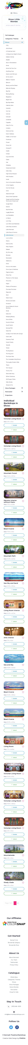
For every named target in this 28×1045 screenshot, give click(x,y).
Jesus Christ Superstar (11, 196)
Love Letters (9, 238)
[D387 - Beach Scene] (21, 714)
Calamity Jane (9, 105)
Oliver (7, 263)
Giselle (7, 151)
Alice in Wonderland (11, 62)
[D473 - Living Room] (21, 741)
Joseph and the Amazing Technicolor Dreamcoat (12, 200)
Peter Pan (8, 275)
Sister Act (8, 313)
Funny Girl (8, 145)
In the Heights (10, 185)
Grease (8, 153)
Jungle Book (9, 204)
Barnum (8, 82)
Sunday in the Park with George (14, 333)
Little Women (9, 235)
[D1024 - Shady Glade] (21, 877)
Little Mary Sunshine (11, 226)
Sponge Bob (9, 328)
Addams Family (10, 57)
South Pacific (9, 325)
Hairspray (8, 165)
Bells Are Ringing (10, 88)
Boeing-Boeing (10, 94)
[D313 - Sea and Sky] (21, 660)
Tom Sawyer (9, 368)
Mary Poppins (9, 246)
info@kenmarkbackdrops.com (14, 1014)
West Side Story (10, 373)
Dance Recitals (14, 987)
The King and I (10, 353)
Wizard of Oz (9, 385)
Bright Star (9, 99)
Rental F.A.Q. (14, 940)
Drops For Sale (14, 992)
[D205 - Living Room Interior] (21, 605)
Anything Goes (10, 71)
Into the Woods (10, 188)
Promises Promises (11, 289)
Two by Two (9, 370)
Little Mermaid (10, 229)
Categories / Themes (11, 38)
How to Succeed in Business (13, 182)
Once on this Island (11, 266)
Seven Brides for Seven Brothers (12, 307)
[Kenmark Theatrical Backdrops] (14, 5)
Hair (7, 162)
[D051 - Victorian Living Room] (21, 414)
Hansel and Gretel (10, 168)
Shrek (7, 311)
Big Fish (8, 91)
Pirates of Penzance (11, 286)
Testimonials (14, 962)
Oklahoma (8, 260)
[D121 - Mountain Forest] (21, 468)
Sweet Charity (9, 342)
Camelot (8, 108)
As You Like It (9, 77)
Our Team (14, 960)
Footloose (8, 139)
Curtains (8, 128)
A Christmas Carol (10, 51)
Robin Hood (9, 298)
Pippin (7, 283)
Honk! (7, 179)
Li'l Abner (8, 218)
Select (14, 430)
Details (15, 425)
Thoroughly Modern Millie (12, 362)
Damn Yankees (10, 134)
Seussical (8, 303)
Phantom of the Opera (12, 278)
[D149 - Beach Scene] (21, 524)
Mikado (8, 249)
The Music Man (10, 356)
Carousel (8, 116)
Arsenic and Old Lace (11, 74)
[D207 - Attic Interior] (21, 633)
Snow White (9, 319)
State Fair (8, 331)
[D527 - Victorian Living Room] (21, 796)
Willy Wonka (9, 382)
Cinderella (8, 119)
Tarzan (7, 348)
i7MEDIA (22, 1038)
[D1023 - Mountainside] (21, 850)
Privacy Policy (14, 965)
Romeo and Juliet (10, 300)
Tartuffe (8, 345)
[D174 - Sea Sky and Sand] (21, 578)
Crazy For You (9, 125)
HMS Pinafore (9, 176)
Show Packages (10, 388)
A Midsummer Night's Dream (13, 54)
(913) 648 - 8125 (16, 1006)
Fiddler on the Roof (11, 136)
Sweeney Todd (10, 339)
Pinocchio (8, 280)
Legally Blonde (10, 212)
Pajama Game (9, 272)
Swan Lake (9, 336)
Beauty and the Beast (11, 85)
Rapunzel (8, 292)
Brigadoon (8, 97)
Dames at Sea (9, 131)
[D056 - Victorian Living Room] (21, 441)
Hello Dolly (9, 171)
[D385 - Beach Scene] (21, 687)
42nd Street (9, 48)
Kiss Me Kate (9, 209)
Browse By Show (14, 945)
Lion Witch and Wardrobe (12, 223)
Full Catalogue (9, 35)
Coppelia (8, 122)
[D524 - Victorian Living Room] (21, 769)
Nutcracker (9, 258)
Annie (7, 65)
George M (8, 148)
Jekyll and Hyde (10, 193)
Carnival (8, 114)
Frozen (8, 142)
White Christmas (10, 376)
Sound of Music (10, 322)
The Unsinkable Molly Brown (13, 359)
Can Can (8, 111)
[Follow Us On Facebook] (17, 1027)
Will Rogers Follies (10, 379)
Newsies (8, 255)
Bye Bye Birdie (10, 102)
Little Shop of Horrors (11, 232)
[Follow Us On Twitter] (11, 1027)
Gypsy (7, 159)
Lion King (8, 221)
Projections (8, 395)
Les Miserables (10, 215)
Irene (7, 190)
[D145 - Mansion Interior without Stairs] (21, 495)
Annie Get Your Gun (11, 68)
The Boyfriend (9, 350)
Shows (7, 42)
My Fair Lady (9, 252)
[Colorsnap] (14, 923)
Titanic (7, 365)
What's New (14, 977)
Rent (7, 295)
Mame (7, 241)
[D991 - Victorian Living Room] (21, 823)
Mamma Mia (9, 243)
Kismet (8, 206)
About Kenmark (14, 957)
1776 (7, 45)
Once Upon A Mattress (12, 269)
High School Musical (11, 173)
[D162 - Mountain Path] (21, 551)
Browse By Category (14, 942)
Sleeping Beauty (10, 316)
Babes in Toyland (10, 79)
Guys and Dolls (10, 156)
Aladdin (8, 59)
